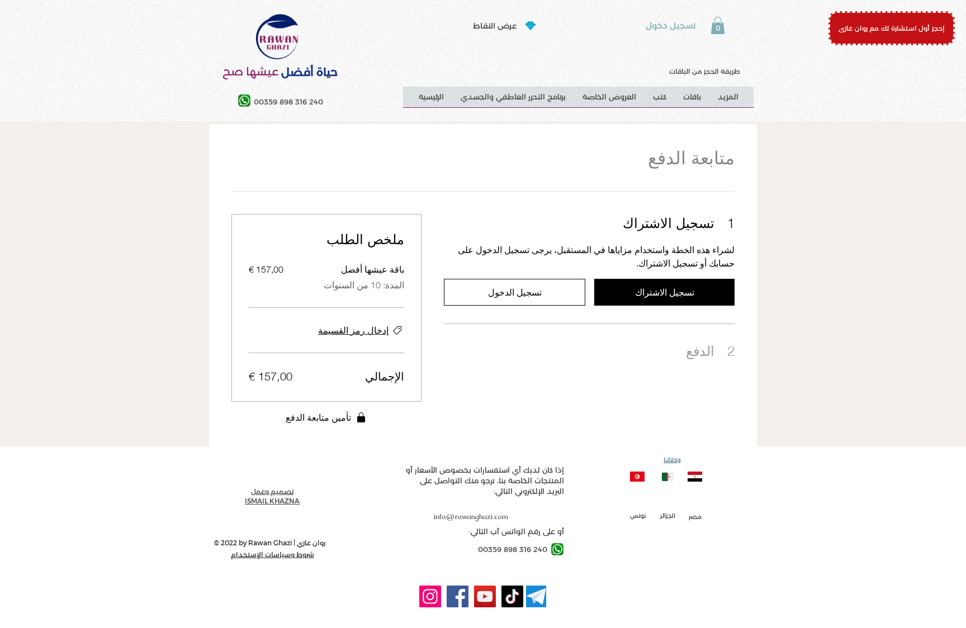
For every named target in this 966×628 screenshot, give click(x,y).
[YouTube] (485, 596)
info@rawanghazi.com (471, 516)
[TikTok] (512, 596)
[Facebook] (457, 596)
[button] (718, 25)
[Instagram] (430, 596)
